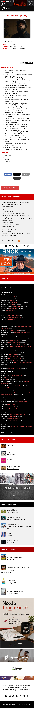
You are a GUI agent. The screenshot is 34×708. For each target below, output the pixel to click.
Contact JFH (13, 685)
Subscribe (27, 689)
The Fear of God (9, 136)
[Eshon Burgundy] (17, 28)
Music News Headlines (10, 196)
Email (26, 174)
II (7, 447)
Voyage (9, 461)
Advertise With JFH (20, 687)
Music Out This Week (9, 287)
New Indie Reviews (9, 504)
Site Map (27, 685)
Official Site (8, 156)
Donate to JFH (14, 689)
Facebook (8, 161)
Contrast (9, 535)
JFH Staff (11, 687)
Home (17, 691)
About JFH (6, 685)
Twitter (7, 157)
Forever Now (11, 454)
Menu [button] (8, 8)
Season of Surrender (13, 469)
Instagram (8, 159)
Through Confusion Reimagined (16, 519)
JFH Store (6, 689)
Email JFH (21, 685)
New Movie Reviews (9, 549)
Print (17, 178)
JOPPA (7, 122)
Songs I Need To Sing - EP (14, 512)
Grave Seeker (11, 543)
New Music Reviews (9, 440)
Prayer (21, 689)
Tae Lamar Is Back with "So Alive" (11, 224)
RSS (21, 240)
